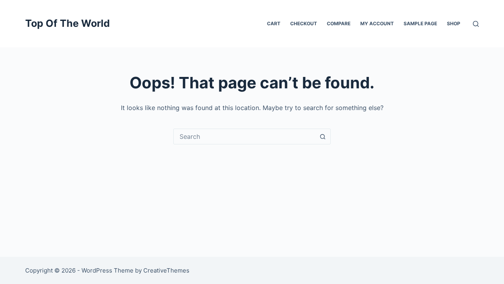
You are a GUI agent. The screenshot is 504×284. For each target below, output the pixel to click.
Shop (453, 23)
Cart (273, 23)
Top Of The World (67, 23)
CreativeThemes (166, 270)
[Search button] (322, 136)
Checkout (303, 23)
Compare (338, 23)
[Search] (476, 24)
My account (377, 23)
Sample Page (420, 23)
